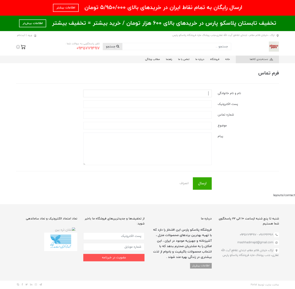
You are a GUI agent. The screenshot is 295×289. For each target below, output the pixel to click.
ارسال (202, 183)
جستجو (111, 47)
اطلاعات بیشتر (65, 8)
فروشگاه (214, 59)
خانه (227, 59)
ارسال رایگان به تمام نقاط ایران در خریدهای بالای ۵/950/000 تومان (162, 8)
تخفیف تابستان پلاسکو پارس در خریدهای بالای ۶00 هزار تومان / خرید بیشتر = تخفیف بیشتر (163, 23)
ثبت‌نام (21, 35)
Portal (254, 285)
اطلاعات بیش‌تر (32, 23)
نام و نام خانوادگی (229, 93)
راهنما (169, 59)
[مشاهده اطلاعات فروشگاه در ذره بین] (65, 230)
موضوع (222, 126)
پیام (220, 136)
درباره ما (199, 59)
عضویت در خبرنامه (114, 258)
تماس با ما (183, 59)
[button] (21, 46)
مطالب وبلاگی (152, 59)
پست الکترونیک (228, 104)
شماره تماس (226, 115)
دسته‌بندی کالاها (259, 59)
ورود (29, 35)
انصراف (184, 183)
